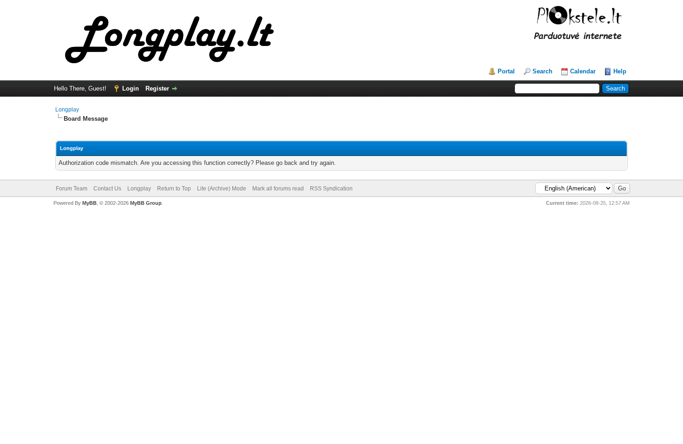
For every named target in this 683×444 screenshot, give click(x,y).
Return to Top (174, 188)
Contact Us (107, 188)
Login (130, 88)
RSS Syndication (331, 188)
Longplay (67, 109)
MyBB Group (146, 203)
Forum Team (71, 188)
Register (157, 88)
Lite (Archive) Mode (221, 188)
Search (542, 71)
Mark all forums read (278, 188)
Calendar (583, 71)
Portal (506, 71)
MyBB (89, 203)
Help (619, 71)
